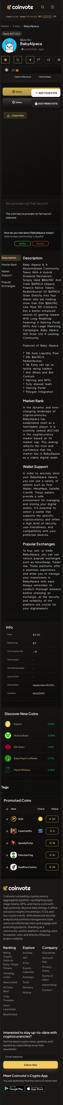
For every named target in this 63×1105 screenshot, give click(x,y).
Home (5, 26)
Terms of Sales (47, 977)
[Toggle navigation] (52, 7)
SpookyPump (25, 843)
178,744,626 (31, 16)
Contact (47, 990)
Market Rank (9, 264)
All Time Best (8, 989)
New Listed (10, 982)
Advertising (49, 984)
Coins (16, 26)
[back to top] (53, 1098)
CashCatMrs (25, 830)
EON (20, 818)
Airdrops (28, 977)
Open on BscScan (23, 77)
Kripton (18, 723)
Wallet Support (7, 273)
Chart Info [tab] (18, 115)
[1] (59, 59)
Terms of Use (47, 959)
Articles (27, 952)
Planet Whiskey (22, 769)
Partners (28, 987)
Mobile (27, 992)
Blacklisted (10, 1014)
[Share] (48, 59)
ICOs (26, 963)
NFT (25, 957)
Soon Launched (9, 1007)
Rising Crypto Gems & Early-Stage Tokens (10, 960)
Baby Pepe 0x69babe (25, 758)
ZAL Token (19, 746)
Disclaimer (48, 952)
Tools (26, 982)
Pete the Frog (25, 855)
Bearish (40, 243)
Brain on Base (21, 735)
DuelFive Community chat (32, 867)
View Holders (45, 77)
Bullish (22, 243)
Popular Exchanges (8, 284)
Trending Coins (8, 975)
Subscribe (30, 1064)
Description (9, 257)
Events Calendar (28, 970)
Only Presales (8, 998)
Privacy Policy (46, 968)
